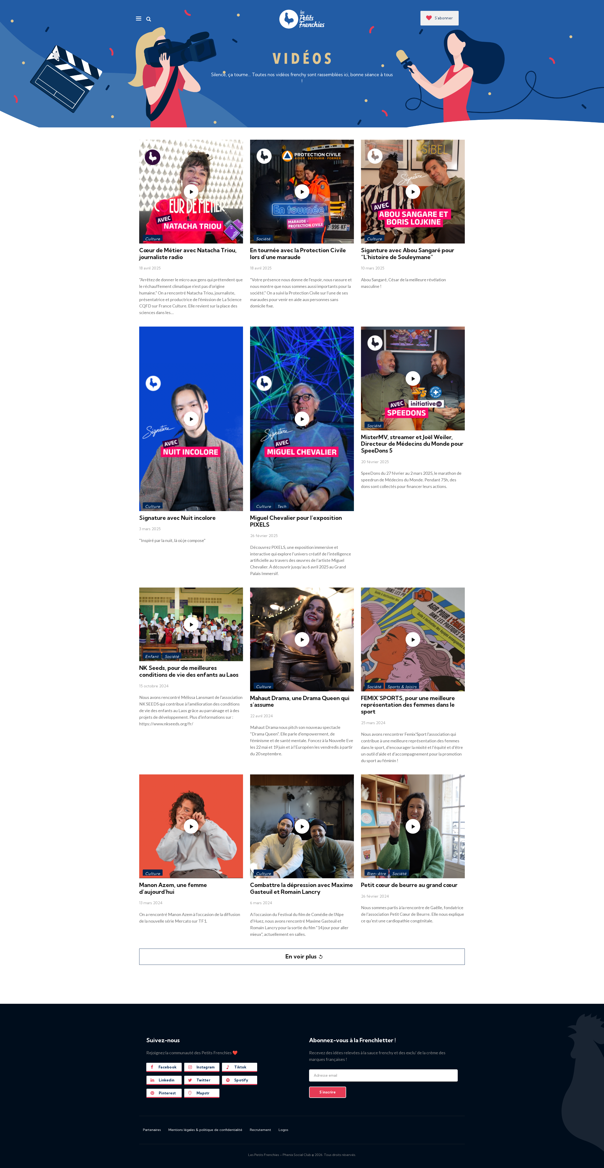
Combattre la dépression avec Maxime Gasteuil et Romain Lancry (301, 888)
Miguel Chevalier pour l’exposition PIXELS (296, 521)
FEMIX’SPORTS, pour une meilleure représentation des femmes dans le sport (408, 704)
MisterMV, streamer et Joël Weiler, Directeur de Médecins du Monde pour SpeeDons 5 (412, 443)
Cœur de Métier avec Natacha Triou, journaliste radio (188, 253)
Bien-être (376, 873)
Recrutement (260, 1130)
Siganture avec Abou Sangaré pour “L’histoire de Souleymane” (407, 253)
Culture (152, 238)
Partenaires (152, 1130)
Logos (283, 1130)
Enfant (152, 656)
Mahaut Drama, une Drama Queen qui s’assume (299, 701)
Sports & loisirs (402, 686)
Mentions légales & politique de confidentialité (205, 1130)
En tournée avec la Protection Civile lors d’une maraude (298, 253)
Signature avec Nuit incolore (177, 517)
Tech (281, 506)
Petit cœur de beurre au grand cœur (409, 884)
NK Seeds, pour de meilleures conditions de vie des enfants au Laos (189, 671)
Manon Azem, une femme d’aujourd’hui (173, 888)
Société (263, 238)
